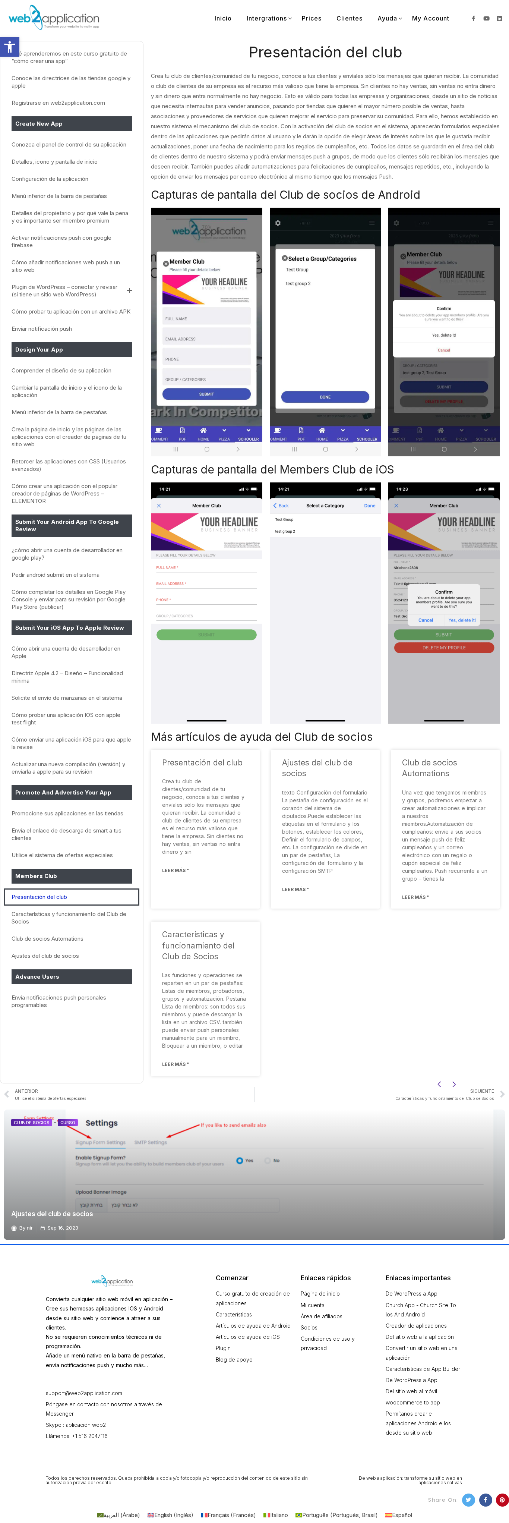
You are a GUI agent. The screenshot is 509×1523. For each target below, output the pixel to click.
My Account (430, 18)
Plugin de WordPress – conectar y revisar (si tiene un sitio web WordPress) (64, 290)
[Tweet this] (468, 1500)
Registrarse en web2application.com (58, 102)
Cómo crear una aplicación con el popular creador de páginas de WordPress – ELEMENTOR (64, 493)
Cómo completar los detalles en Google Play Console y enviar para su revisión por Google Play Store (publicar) (69, 599)
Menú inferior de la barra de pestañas (59, 195)
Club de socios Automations (47, 938)
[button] (9, 47)
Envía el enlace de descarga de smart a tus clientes (66, 834)
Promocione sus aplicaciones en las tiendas (67, 813)
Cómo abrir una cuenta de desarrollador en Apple (66, 652)
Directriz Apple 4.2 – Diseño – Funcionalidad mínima (67, 677)
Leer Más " (175, 870)
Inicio (223, 18)
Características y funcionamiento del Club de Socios (69, 917)
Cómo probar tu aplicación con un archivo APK (71, 311)
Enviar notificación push (42, 328)
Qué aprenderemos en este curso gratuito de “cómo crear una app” (69, 57)
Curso (67, 1122)
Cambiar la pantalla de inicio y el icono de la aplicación (67, 391)
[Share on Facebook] (485, 1500)
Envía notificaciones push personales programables (59, 1001)
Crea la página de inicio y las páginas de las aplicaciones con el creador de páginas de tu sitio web (69, 437)
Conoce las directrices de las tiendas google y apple (71, 82)
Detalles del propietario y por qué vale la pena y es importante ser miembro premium (70, 217)
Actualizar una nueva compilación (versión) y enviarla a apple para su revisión (68, 768)
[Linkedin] (499, 18)
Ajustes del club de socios (45, 955)
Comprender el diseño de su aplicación (61, 370)
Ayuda (387, 18)
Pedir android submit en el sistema (55, 574)
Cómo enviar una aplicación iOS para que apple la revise (71, 743)
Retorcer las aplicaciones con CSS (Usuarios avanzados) (69, 465)
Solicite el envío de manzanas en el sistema (67, 697)
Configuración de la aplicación (50, 178)
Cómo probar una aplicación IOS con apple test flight (66, 718)
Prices (312, 18)
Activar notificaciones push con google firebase (61, 241)
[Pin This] (502, 1500)
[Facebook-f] (473, 18)
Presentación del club (39, 896)
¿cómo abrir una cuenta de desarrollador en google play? (67, 554)
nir (30, 1228)
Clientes (349, 18)
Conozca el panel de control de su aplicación (69, 144)
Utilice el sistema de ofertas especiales (62, 855)
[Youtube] (486, 18)
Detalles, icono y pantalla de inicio (55, 161)
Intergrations (267, 18)
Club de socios (32, 1122)
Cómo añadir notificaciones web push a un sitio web (66, 266)
